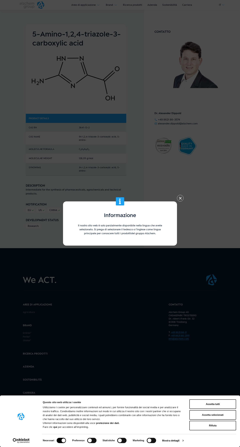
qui (55, 427)
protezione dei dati (107, 423)
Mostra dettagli (171, 440)
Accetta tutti (213, 404)
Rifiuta (212, 425)
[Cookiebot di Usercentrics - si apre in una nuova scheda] (21, 440)
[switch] (91, 440)
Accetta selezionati (213, 414)
